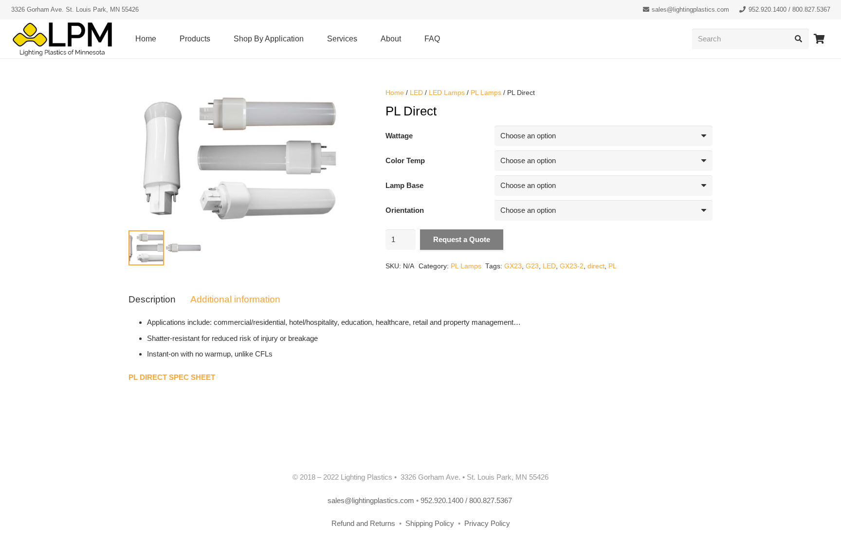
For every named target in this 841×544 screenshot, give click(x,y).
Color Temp (405, 160)
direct (595, 266)
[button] (215, 39)
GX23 (513, 266)
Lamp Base (404, 185)
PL (612, 266)
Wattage (399, 135)
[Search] (798, 39)
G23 (532, 266)
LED (416, 92)
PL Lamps (486, 92)
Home (394, 92)
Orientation (404, 210)
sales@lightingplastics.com (371, 500)
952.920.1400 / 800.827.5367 (467, 500)
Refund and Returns (363, 523)
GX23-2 (572, 266)
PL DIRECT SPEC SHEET (171, 377)
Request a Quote (461, 239)
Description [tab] (152, 299)
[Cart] (819, 38)
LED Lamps (447, 92)
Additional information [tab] (235, 299)
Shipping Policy (430, 523)
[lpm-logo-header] (62, 39)
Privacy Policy (487, 523)
